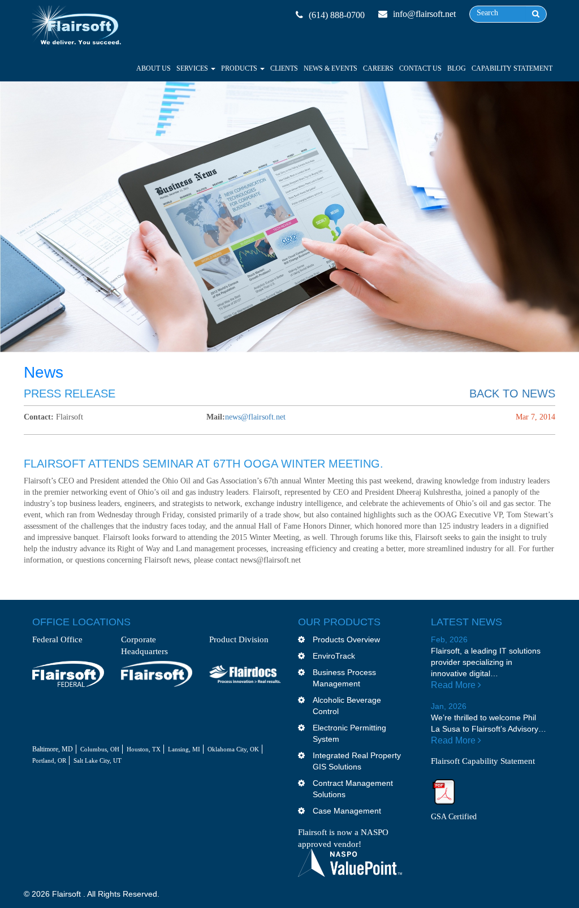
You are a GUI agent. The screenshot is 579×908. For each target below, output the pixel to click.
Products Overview (346, 639)
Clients (284, 68)
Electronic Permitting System (349, 733)
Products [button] (240, 68)
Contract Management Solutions (353, 789)
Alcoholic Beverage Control (347, 705)
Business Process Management (344, 678)
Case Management (347, 810)
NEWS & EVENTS (330, 68)
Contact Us (420, 68)
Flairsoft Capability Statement (483, 761)
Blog (456, 68)
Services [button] (193, 68)
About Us (153, 68)
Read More (454, 685)
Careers (378, 68)
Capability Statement (512, 68)
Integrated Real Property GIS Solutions (357, 761)
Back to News (512, 393)
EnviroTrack (334, 655)
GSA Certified (454, 816)
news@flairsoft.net (255, 417)
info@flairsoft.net (424, 14)
